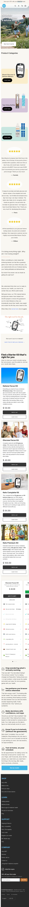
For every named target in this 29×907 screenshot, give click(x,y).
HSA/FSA (19, 1)
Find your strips (6, 788)
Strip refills (4, 782)
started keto (14, 309)
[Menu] (25, 6)
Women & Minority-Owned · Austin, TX (15, 891)
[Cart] (22, 5)
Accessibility (14, 894)
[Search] (15, 5)
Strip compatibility (6, 826)
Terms (8, 894)
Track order (5, 832)
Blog (3, 813)
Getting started (5, 801)
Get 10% (24, 880)
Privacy (3, 894)
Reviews (4, 854)
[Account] (18, 5)
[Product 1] (12, 661)
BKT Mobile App (6, 838)
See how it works (9, 44)
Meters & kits (5, 785)
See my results (14, 768)
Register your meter (7, 835)
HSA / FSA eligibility (7, 829)
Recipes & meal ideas (7, 810)
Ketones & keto (6, 804)
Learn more (14, 417)
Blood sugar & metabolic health (10, 807)
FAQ (3, 841)
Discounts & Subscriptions (8, 791)
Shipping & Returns (6, 823)
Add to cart (14, 412)
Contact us (4, 860)
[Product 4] (16, 661)
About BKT (4, 851)
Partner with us (5, 857)
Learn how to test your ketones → (14, 342)
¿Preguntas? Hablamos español (10, 863)
